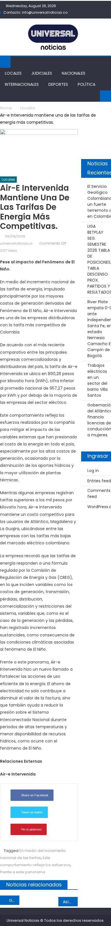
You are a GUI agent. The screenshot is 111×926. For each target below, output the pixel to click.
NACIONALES (73, 73)
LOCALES (13, 73)
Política (86, 84)
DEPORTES (58, 84)
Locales (8, 179)
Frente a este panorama (22, 872)
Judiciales (41, 73)
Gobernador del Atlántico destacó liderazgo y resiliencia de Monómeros (14, 900)
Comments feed (98, 493)
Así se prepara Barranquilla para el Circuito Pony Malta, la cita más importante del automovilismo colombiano (70, 902)
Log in (93, 470)
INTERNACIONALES (22, 84)
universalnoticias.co (16, 243)
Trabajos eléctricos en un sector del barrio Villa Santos (97, 380)
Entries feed (99, 481)
